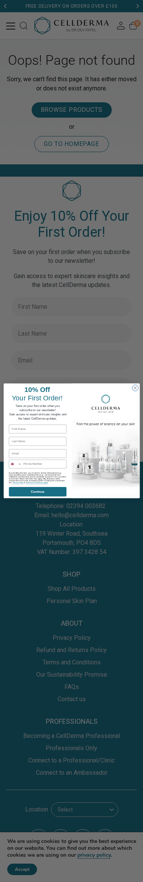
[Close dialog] (135, 388)
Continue (37, 491)
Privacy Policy (17, 483)
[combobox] (15, 464)
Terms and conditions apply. (36, 483)
